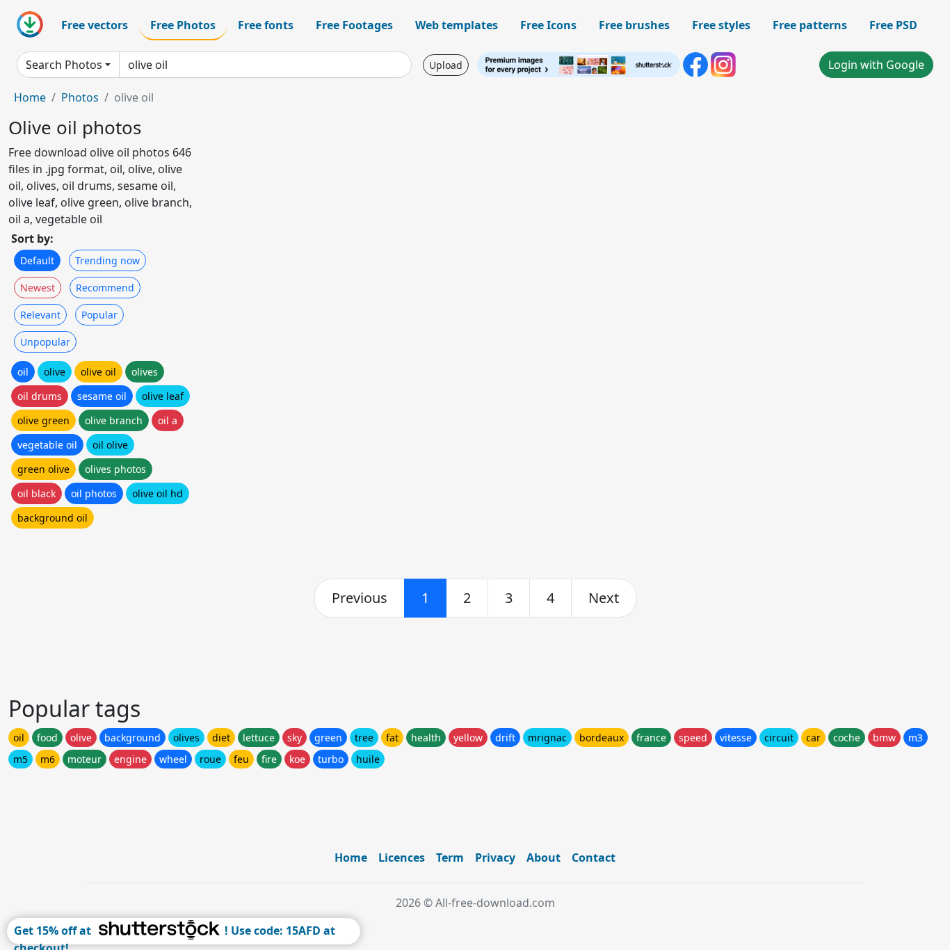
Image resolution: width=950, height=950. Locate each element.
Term (450, 857)
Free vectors (94, 25)
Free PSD (893, 25)
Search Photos (64, 64)
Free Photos (183, 25)
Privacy (495, 857)
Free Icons (548, 25)
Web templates (456, 25)
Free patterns (810, 25)
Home (30, 97)
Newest (37, 287)
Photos (80, 97)
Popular (99, 314)
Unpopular (45, 341)
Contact (593, 857)
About (543, 857)
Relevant (40, 314)
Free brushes (634, 25)
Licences (401, 857)
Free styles (721, 25)
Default (37, 260)
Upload (445, 65)
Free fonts (265, 25)
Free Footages (354, 25)
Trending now (107, 260)
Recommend (105, 287)
